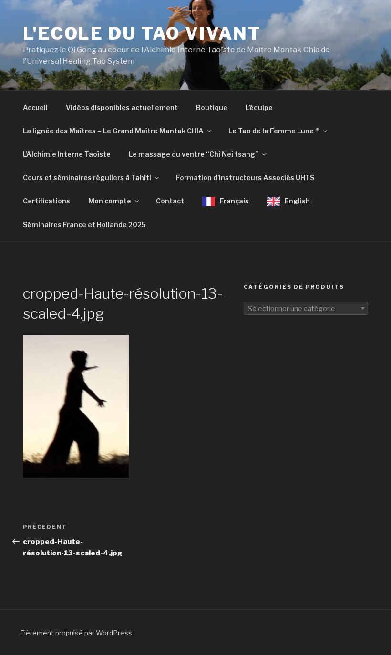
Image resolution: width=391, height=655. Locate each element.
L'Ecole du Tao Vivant (142, 33)
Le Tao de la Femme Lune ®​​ (273, 131)
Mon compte (109, 201)
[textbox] (306, 308)
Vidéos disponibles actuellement (122, 107)
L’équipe (259, 107)
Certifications (46, 201)
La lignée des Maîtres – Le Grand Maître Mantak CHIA (113, 131)
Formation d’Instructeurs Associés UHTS (245, 177)
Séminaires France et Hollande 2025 (84, 225)
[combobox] (306, 308)
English (297, 201)
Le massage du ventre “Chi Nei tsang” (193, 154)
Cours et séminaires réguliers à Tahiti (87, 177)
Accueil (35, 107)
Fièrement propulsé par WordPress (76, 633)
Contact (170, 201)
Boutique (211, 107)
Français (234, 201)
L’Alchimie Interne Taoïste (67, 154)
